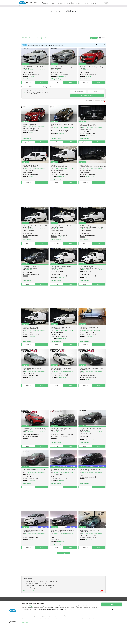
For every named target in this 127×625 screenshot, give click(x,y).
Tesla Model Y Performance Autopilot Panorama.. (63, 470)
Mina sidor (106, 2)
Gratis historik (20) (61, 377)
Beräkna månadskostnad (38, 70)
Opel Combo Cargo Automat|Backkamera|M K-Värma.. (91, 226)
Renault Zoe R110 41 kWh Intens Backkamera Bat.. (90, 470)
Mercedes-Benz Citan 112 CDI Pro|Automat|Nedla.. (60, 327)
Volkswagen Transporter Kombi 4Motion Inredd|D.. (61, 226)
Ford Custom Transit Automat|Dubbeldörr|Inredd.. (89, 267)
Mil (49, 38)
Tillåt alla (112, 604)
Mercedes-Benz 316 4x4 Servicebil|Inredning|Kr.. (30, 327)
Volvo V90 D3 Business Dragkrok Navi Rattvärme (35, 67)
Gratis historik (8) (90, 135)
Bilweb (20, 6)
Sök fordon (47, 3)
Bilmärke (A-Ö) (40, 38)
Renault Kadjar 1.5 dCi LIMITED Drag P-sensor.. (34, 429)
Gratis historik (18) (90, 76)
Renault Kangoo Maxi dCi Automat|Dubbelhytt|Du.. (31, 165)
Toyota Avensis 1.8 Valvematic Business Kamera (61, 368)
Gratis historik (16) (90, 379)
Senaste (31, 38)
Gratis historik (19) (90, 336)
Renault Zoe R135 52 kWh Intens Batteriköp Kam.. (33, 530)
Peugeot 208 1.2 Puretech (31, 124)
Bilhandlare (70, 3)
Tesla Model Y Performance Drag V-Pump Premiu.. (34, 470)
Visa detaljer (25, 622)
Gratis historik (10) (33, 176)
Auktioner (78, 3)
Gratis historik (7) (61, 133)
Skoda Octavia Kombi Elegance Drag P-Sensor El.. (91, 67)
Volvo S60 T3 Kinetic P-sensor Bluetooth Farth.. (32, 368)
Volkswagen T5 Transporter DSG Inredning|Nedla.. (61, 267)
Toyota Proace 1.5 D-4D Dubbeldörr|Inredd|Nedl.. (88, 125)
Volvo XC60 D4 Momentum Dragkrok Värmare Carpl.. (62, 67)
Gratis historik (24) (33, 438)
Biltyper (86, 3)
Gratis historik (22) (33, 276)
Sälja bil (62, 3)
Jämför (27, 82)
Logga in (106, 3)
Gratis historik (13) (61, 76)
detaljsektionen (72, 618)
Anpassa (111, 609)
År (52, 38)
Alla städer (93, 3)
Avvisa (111, 614)
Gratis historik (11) (33, 132)
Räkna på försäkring (27, 79)
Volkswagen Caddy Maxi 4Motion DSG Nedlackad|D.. (35, 226)
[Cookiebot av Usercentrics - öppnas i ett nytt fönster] (12, 622)
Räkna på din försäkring (29, 591)
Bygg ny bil (55, 3)
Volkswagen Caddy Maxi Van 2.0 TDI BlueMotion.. (91, 327)
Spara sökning (94, 38)
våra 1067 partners (31, 606)
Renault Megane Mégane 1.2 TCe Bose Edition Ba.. (62, 429)
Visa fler (63, 553)
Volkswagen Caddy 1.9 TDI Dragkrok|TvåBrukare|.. (31, 267)
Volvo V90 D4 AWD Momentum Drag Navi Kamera (91, 368)
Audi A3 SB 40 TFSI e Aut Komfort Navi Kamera (90, 429)
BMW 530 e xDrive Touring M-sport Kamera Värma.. (62, 530)
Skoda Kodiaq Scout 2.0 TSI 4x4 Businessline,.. (90, 530)
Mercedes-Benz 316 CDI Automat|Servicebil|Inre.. (59, 165)
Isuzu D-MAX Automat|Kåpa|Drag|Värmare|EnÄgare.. (93, 165)
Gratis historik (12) (33, 76)
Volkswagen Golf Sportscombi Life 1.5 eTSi (63, 125)
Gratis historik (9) (90, 176)
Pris (46, 38)
